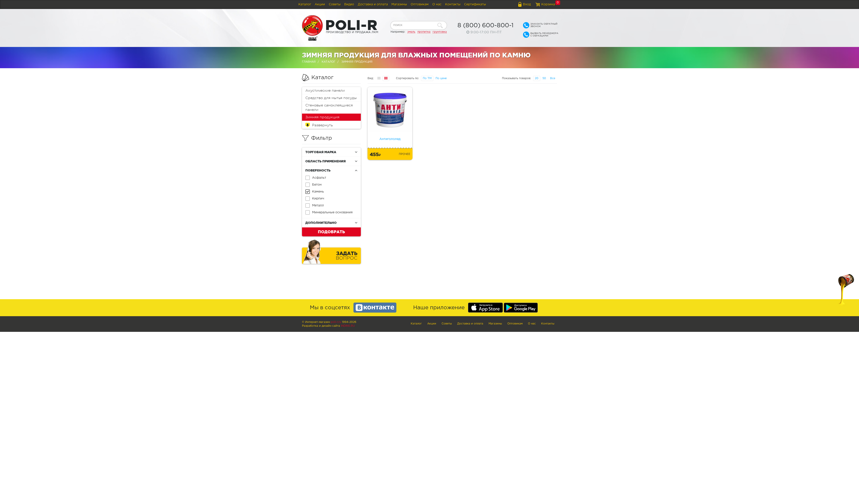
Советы (335, 4)
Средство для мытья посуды (331, 98)
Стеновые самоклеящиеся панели (329, 107)
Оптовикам (420, 4)
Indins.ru (348, 326)
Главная (309, 62)
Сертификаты (475, 4)
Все (552, 78)
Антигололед (389, 139)
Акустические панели (325, 91)
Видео (349, 4)
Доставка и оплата (373, 4)
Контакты (453, 4)
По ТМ (427, 78)
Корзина (548, 4)
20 (536, 78)
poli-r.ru (336, 322)
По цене (441, 78)
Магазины (399, 4)
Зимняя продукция (322, 117)
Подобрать (331, 231)
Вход (527, 4)
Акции (320, 4)
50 (544, 78)
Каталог (304, 4)
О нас (437, 4)
